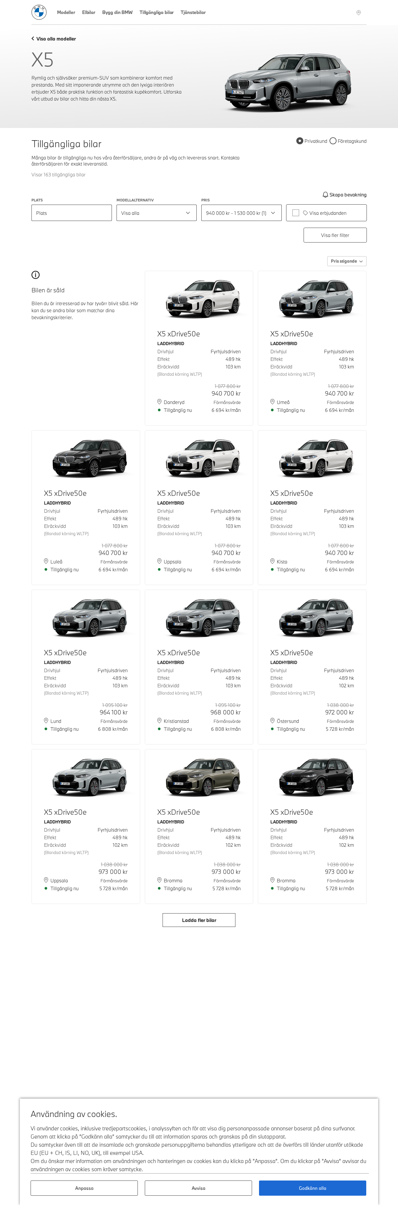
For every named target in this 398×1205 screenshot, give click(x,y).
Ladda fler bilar (199, 920)
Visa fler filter (335, 235)
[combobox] (157, 213)
